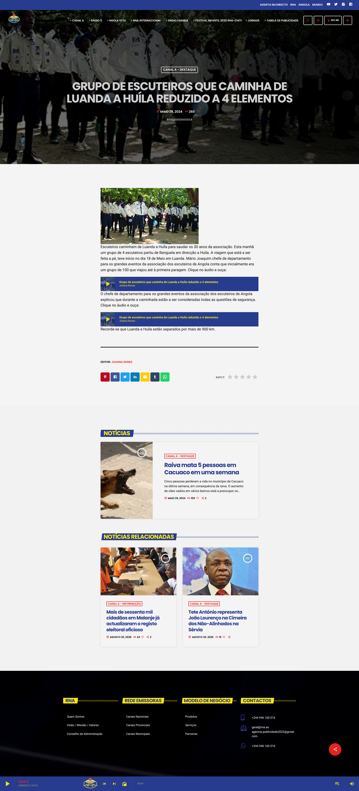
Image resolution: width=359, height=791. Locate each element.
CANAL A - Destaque (179, 70)
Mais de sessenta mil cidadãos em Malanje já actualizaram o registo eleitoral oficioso (133, 621)
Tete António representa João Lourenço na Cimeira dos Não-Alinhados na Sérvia (217, 621)
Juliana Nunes (121, 362)
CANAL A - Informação (124, 604)
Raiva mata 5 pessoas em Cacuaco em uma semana (201, 468)
